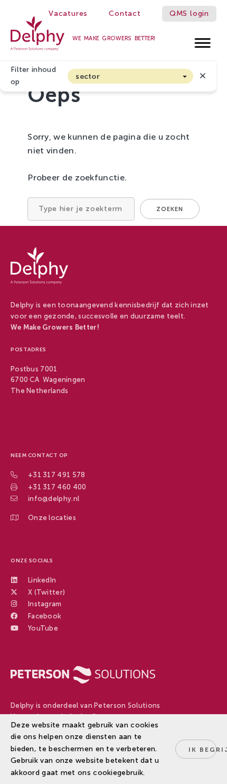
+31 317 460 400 (57, 487)
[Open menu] (203, 40)
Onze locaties (52, 518)
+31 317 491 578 (57, 475)
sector (87, 76)
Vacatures (68, 13)
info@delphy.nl (53, 499)
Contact (125, 13)
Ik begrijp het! (202, 749)
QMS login (189, 13)
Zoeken (169, 209)
